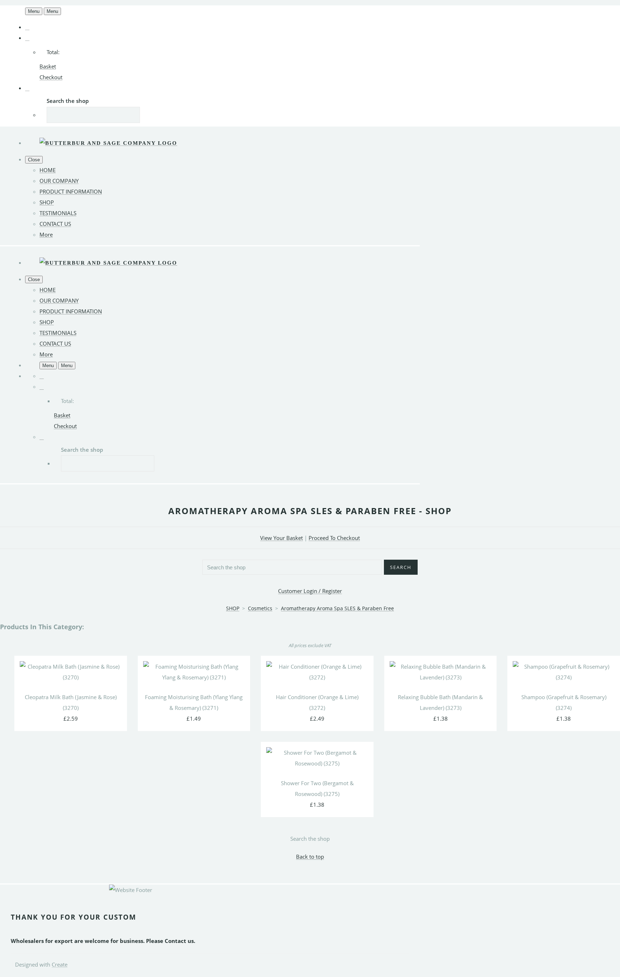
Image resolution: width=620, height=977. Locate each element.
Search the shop (310, 838)
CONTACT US (55, 223)
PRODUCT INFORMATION (70, 191)
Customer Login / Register (310, 590)
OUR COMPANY (59, 180)
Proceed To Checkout (334, 537)
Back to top (310, 856)
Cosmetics (260, 608)
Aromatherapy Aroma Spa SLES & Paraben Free (337, 608)
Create (59, 964)
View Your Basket (281, 537)
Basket (47, 66)
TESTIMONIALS (57, 213)
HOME (47, 170)
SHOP (46, 202)
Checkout (50, 77)
